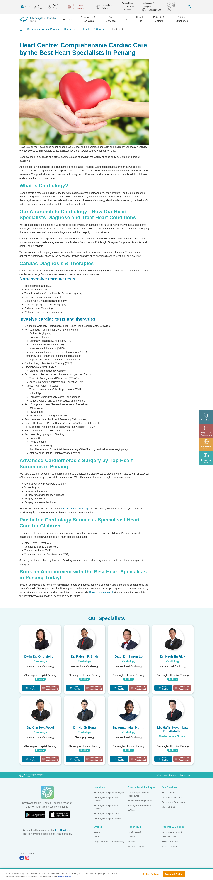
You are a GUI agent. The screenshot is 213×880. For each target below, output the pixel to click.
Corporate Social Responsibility (109, 841)
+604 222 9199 (154, 10)
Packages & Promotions (139, 805)
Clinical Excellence (182, 19)
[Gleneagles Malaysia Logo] (31, 775)
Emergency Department (173, 802)
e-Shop (40, 7)
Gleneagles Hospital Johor (107, 813)
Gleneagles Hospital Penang (43, 29)
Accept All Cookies (174, 874)
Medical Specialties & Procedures (138, 794)
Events (97, 832)
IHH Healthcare (63, 830)
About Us (162, 775)
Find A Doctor (55, 7)
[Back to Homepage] (20, 29)
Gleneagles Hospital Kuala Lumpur (107, 807)
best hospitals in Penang (74, 508)
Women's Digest (136, 846)
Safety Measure (169, 846)
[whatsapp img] (169, 9)
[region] (106, 874)
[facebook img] (169, 4)
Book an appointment (101, 592)
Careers (173, 775)
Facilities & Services (94, 29)
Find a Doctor (168, 792)
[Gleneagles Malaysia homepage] (37, 19)
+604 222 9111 (131, 8)
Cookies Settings (150, 874)
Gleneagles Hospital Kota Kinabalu (106, 799)
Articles (131, 841)
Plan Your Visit (169, 836)
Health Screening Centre (140, 800)
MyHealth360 (168, 807)
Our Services (71, 29)
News (96, 836)
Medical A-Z (133, 836)
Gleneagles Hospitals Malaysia (109, 792)
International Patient (106, 7)
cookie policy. (64, 876)
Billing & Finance (170, 841)
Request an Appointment (78, 7)
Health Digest (134, 832)
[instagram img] (174, 4)
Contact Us (184, 775)
